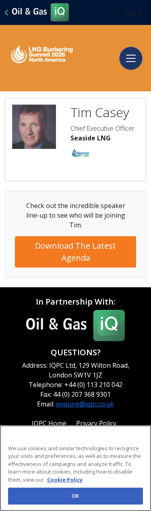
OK (75, 495)
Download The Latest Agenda (75, 251)
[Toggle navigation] (131, 58)
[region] (75, 468)
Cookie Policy (65, 479)
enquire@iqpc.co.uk (85, 404)
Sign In (133, 13)
